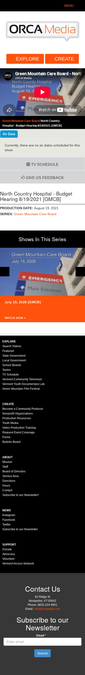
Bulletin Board (11, 442)
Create (64, 58)
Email (41, 635)
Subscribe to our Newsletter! (20, 495)
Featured (8, 351)
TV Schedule (44, 164)
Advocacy (8, 554)
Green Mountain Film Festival (21, 388)
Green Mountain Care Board (35, 214)
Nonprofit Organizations (17, 413)
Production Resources (16, 418)
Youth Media (10, 423)
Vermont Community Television (22, 379)
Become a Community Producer (22, 408)
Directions (8, 481)
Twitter (6, 524)
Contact (7, 490)
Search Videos (11, 346)
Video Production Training (19, 427)
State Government (14, 355)
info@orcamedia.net (47, 609)
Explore (27, 58)
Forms (6, 437)
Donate (7, 549)
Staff (5, 466)
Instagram (8, 515)
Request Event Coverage (18, 432)
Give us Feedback (44, 178)
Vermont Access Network (18, 563)
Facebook (8, 519)
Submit (42, 653)
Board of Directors (14, 471)
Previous (4, 271)
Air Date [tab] (9, 134)
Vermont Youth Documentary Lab (23, 384)
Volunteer (8, 558)
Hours (6, 485)
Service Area (10, 476)
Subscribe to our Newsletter (20, 529)
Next (80, 271)
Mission (7, 462)
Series (6, 370)
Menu (69, 6)
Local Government (14, 360)
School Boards (11, 365)
